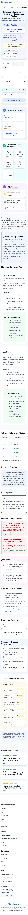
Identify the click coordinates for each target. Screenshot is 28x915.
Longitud (11, 7)
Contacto (4, 858)
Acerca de (4, 854)
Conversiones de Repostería (9, 838)
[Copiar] (23, 89)
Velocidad (4, 826)
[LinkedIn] (2, 895)
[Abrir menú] (25, 2)
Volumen (3, 823)
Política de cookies (6, 881)
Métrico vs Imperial (6, 835)
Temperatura (4, 815)
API (2, 862)
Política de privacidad (7, 874)
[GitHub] (7, 895)
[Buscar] (21, 2)
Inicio (3, 7)
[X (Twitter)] (11, 895)
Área (2, 819)
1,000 (5, 68)
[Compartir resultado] (19, 89)
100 (22, 64)
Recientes (22, 73)
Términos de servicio (6, 877)
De (3, 73)
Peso (2, 812)
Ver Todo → (4, 846)
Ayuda (3, 865)
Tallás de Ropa (5, 842)
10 (17, 64)
